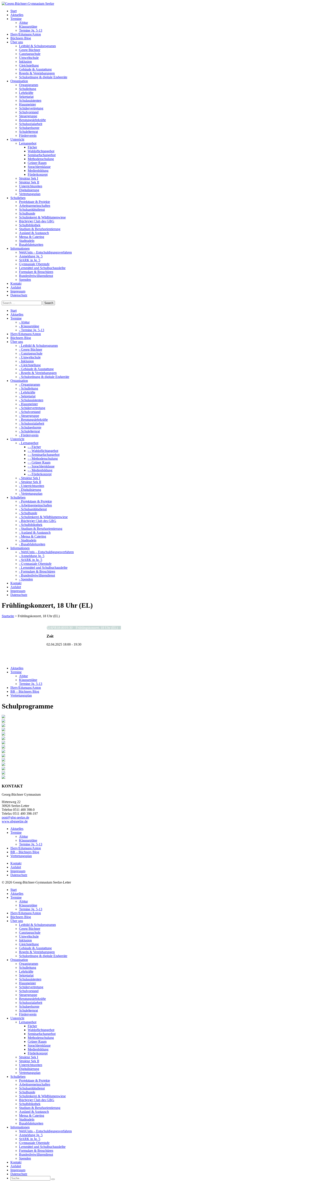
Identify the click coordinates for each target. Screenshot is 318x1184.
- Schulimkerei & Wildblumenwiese (43, 517)
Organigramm (28, 85)
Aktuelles (16, 668)
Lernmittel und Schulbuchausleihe (42, 268)
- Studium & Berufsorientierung (40, 528)
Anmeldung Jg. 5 (31, 256)
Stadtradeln (26, 241)
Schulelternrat (28, 131)
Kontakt (15, 863)
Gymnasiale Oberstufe (34, 264)
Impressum (17, 871)
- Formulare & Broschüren (37, 571)
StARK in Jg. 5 (29, 260)
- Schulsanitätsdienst (33, 509)
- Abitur (24, 322)
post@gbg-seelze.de (15, 817)
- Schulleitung (28, 388)
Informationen (20, 1127)
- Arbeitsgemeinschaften (35, 505)
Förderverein (28, 135)
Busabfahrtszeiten (31, 244)
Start (13, 890)
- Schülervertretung (32, 408)
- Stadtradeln (27, 540)
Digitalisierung (29, 190)
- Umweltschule (30, 357)
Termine (16, 672)
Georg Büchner (29, 50)
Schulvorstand (29, 112)
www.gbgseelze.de (15, 821)
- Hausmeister (28, 404)
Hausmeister (27, 104)
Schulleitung (27, 89)
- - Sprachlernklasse (41, 466)
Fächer (32, 147)
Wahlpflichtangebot (41, 151)
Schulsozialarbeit (30, 124)
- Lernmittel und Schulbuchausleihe (43, 567)
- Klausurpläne (29, 326)
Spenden (25, 279)
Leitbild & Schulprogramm (37, 46)
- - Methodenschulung (43, 458)
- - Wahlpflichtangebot (43, 451)
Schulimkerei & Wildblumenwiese (42, 217)
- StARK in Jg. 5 (30, 560)
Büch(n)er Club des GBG (36, 221)
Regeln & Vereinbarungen (37, 73)
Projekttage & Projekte (34, 202)
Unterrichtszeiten (30, 186)
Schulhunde (27, 213)
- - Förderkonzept (39, 474)
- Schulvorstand (29, 412)
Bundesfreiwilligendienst (36, 276)
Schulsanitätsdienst (32, 209)
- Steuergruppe (29, 416)
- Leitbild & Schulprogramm (38, 345)
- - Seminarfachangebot (43, 454)
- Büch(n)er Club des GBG (37, 521)
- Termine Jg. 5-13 (31, 330)
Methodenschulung (41, 159)
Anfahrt (15, 867)
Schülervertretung (31, 108)
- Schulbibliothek (30, 525)
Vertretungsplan (29, 194)
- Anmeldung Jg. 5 (31, 556)
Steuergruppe (28, 116)
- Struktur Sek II (30, 482)
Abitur (23, 22)
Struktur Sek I (28, 178)
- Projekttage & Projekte (35, 501)
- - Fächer (34, 447)
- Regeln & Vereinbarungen (38, 373)
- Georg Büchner (30, 349)
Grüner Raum (37, 163)
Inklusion (25, 61)
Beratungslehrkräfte (32, 120)
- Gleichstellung (30, 365)
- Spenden (26, 579)
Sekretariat (26, 96)
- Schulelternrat (29, 431)
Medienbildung (38, 170)
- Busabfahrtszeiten (32, 544)
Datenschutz (18, 875)
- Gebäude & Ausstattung (36, 369)
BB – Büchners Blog (24, 691)
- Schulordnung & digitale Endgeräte (44, 377)
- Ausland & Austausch (35, 532)
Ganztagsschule (29, 54)
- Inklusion (26, 361)
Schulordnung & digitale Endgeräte (43, 77)
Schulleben (18, 1076)
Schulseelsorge (29, 128)
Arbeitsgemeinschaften (34, 205)
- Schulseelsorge (30, 427)
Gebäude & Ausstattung (35, 69)
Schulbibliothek (29, 225)
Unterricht (17, 1018)
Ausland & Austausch (34, 233)
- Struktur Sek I (29, 478)
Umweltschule (29, 57)
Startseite (8, 616)
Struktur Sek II (29, 182)
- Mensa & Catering (32, 536)
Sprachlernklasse (39, 167)
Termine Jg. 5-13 (30, 30)
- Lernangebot (28, 443)
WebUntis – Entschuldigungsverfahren (45, 252)
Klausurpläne (28, 26)
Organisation (19, 960)
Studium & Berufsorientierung (39, 229)
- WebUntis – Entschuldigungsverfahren (46, 552)
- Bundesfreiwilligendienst (37, 575)
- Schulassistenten (31, 400)
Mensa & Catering (31, 237)
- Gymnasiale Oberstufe (35, 563)
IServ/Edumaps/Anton (25, 687)
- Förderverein (29, 435)
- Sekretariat (27, 396)
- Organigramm (29, 384)
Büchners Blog (20, 917)
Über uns (16, 921)
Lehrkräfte (26, 93)
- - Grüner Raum (39, 462)
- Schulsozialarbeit (31, 423)
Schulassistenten (30, 100)
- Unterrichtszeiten (31, 486)
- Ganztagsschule (30, 353)
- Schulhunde (28, 513)
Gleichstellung (29, 65)
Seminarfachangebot (42, 155)
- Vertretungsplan (30, 493)
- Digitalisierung (30, 490)
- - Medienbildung (40, 470)
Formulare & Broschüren (36, 272)
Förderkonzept (38, 174)
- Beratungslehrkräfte (33, 419)
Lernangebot (27, 143)
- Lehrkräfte (27, 392)
